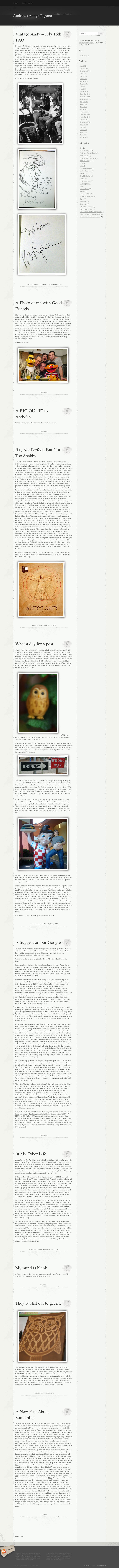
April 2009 (83, 135)
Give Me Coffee (85, 176)
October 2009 (84, 119)
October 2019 (84, 68)
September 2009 (85, 122)
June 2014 (83, 76)
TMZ (50, 1478)
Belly (54, 625)
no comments (29, 284)
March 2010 (84, 109)
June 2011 (83, 89)
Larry (17, 953)
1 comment (33, 924)
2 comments (44, 1514)
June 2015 (83, 73)
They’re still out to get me (38, 1303)
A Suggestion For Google (38, 942)
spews (17, 1434)
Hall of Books (50, 1204)
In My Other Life (30, 1153)
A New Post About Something (32, 1414)
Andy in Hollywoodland (88, 158)
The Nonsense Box (86, 209)
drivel (31, 1482)
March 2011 (84, 91)
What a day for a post (34, 644)
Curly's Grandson (86, 171)
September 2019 (85, 71)
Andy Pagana (27, 3)
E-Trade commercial (51, 1491)
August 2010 (84, 102)
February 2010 (84, 112)
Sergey (24, 953)
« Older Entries (19, 1536)
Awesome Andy (85, 161)
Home (15, 3)
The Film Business (86, 206)
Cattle (82, 166)
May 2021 (83, 66)
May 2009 (83, 132)
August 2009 (84, 124)
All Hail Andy (43, 284)
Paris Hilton (67, 1499)
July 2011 (83, 86)
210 (81, 148)
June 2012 (83, 79)
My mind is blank (31, 1268)
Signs (82, 199)
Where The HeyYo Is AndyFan (90, 217)
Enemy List (84, 173)
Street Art (83, 201)
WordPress (87, 1565)
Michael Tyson (101, 1565)
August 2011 (84, 84)
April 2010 (83, 107)
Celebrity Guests (85, 168)
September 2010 (85, 99)
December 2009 (85, 114)
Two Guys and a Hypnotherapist (90, 214)
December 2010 (85, 94)
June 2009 (83, 130)
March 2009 (84, 137)
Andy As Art (84, 155)
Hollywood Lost (85, 181)
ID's (81, 186)
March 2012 (84, 81)
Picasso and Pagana (86, 196)
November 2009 (85, 117)
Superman (83, 204)
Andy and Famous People (54, 284)
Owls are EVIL (54, 924)
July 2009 (83, 127)
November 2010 (85, 96)
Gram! (82, 178)
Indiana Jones (84, 189)
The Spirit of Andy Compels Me (91, 212)
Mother (82, 191)
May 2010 (83, 104)
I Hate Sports (84, 184)
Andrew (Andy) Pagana (32, 15)
